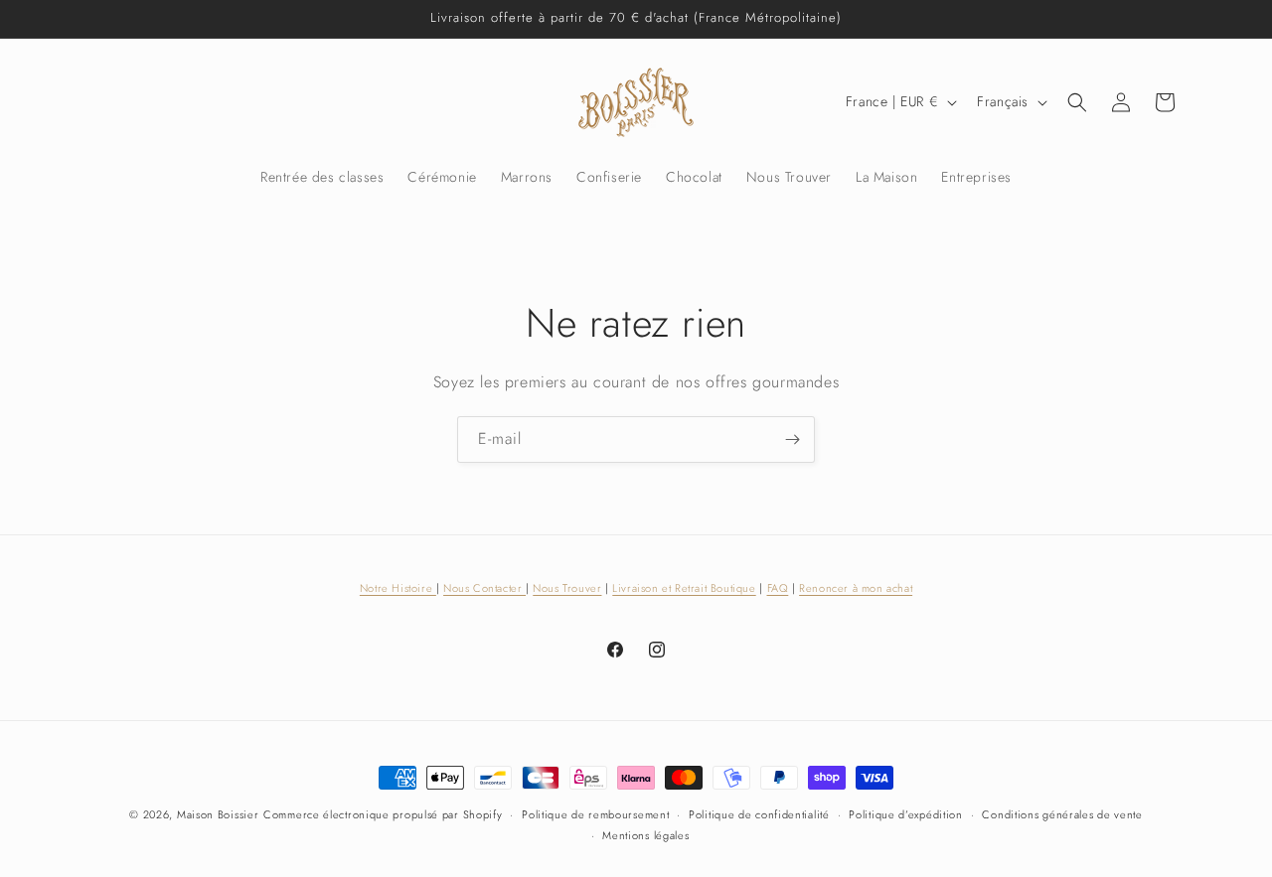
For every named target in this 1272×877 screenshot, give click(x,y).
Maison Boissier (218, 814)
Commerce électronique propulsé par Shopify (382, 814)
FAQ (778, 588)
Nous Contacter (484, 588)
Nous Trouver (567, 588)
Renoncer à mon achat (855, 588)
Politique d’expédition (905, 814)
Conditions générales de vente (1062, 814)
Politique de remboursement (595, 814)
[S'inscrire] (792, 439)
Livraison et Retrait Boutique (683, 588)
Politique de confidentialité (759, 814)
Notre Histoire (398, 588)
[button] (1077, 102)
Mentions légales (645, 835)
